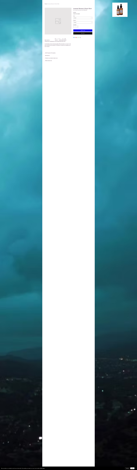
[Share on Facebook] (74, 37)
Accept (132, 468)
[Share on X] (80, 37)
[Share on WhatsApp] (78, 37)
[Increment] (77, 27)
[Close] (135, 468)
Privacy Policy (42, 468)
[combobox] (82, 18)
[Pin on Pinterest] (76, 37)
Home (46, 3)
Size (74, 15)
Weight (74, 20)
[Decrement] (74, 27)
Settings (127, 468)
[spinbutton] (76, 27)
